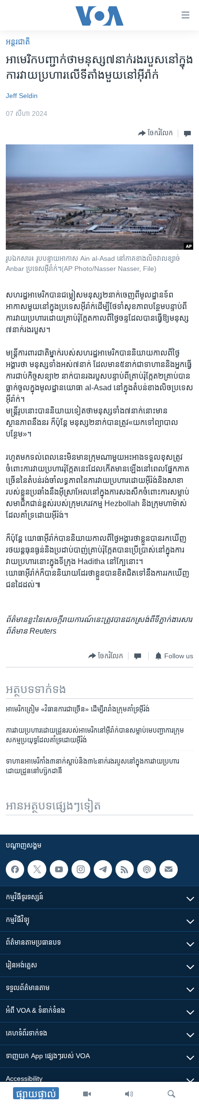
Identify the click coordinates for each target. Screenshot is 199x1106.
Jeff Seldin (22, 95)
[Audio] (128, 1094)
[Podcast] (146, 869)
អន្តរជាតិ (18, 42)
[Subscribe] (168, 869)
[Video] (86, 1094)
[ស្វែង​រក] (171, 1094)
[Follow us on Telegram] (103, 869)
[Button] (155, 133)
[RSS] (124, 869)
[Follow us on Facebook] (15, 869)
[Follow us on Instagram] (80, 869)
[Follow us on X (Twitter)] (37, 869)
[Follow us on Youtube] (59, 869)
